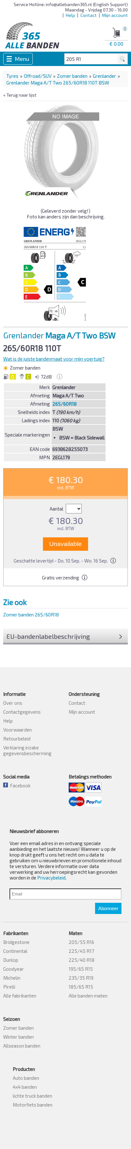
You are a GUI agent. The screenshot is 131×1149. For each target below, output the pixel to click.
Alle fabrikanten (19, 995)
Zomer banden (72, 76)
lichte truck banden (32, 1096)
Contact (88, 15)
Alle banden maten (88, 995)
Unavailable (65, 544)
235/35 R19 (81, 978)
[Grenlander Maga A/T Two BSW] (61, 149)
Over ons (12, 703)
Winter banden (18, 1037)
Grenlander (104, 76)
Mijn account (115, 15)
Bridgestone (16, 942)
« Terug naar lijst (20, 95)
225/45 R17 (81, 951)
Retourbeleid (17, 738)
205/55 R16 (81, 942)
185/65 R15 (81, 987)
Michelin (11, 978)
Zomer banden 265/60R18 (31, 614)
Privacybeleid (51, 877)
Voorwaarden (17, 730)
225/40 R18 (81, 960)
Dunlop (10, 960)
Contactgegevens (22, 712)
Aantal (57, 509)
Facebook (19, 785)
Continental (15, 951)
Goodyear (13, 969)
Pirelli (9, 987)
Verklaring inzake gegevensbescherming (27, 750)
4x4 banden (25, 1087)
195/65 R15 (81, 969)
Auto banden (26, 1078)
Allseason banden (21, 1046)
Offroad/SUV (38, 76)
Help (70, 15)
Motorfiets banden (32, 1105)
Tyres (12, 76)
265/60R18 (64, 404)
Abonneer (108, 908)
